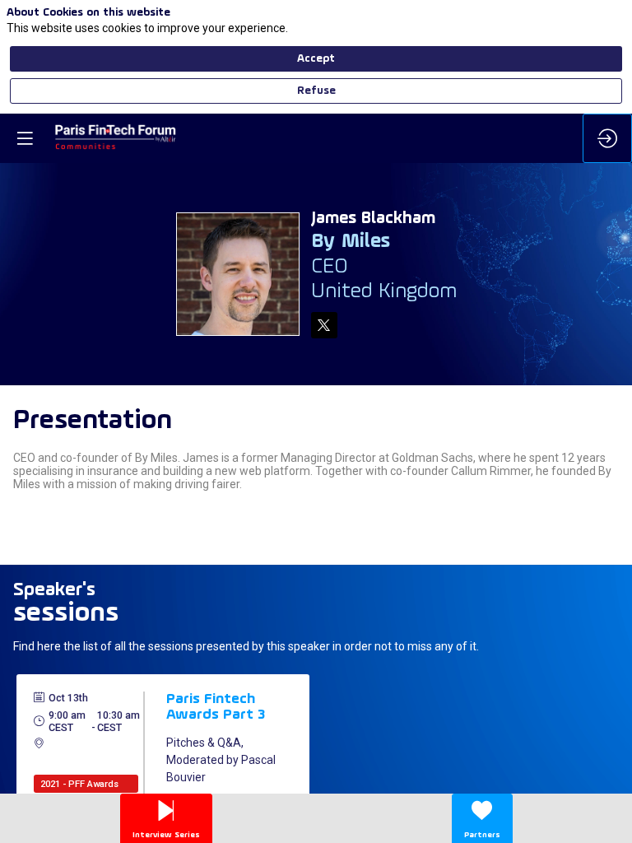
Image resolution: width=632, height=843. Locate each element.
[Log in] (607, 138)
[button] (24, 138)
